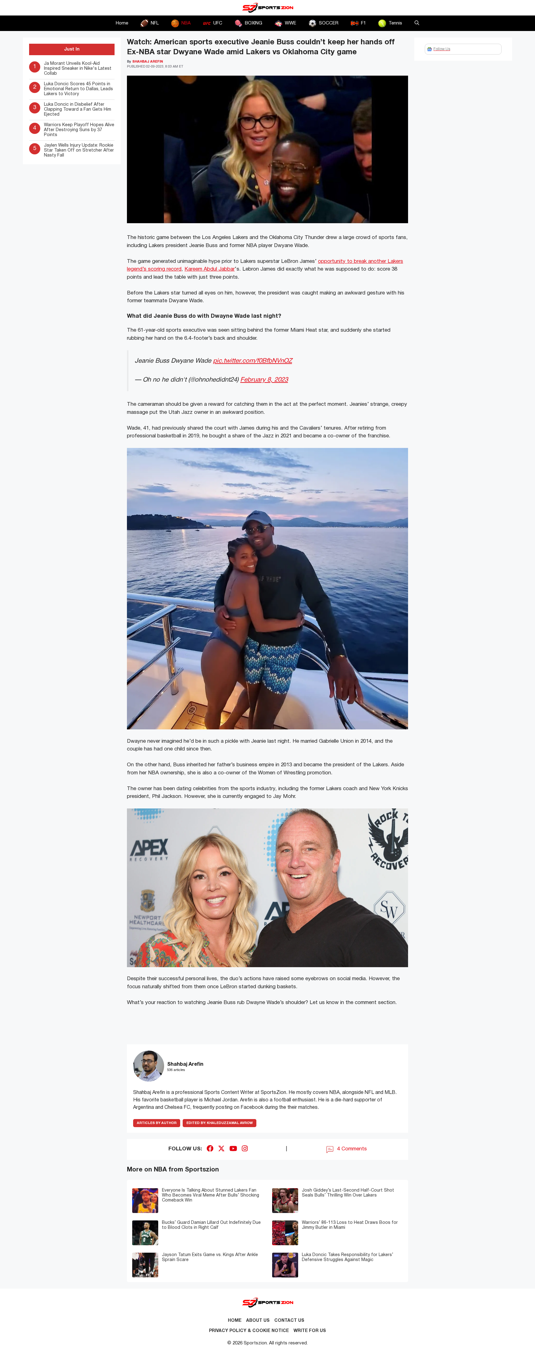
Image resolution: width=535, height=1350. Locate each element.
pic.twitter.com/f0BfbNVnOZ (252, 361)
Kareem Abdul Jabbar (210, 269)
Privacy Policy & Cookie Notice (249, 1331)
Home (122, 23)
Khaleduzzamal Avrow (219, 1123)
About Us (258, 1321)
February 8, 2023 (264, 380)
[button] (416, 23)
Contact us (289, 1321)
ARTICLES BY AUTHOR (156, 1123)
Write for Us (310, 1331)
